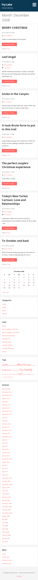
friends (17, 370)
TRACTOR (10, 377)
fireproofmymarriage (8, 335)
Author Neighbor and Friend (10, 332)
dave (32, 365)
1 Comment (7, 68)
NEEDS (4, 307)
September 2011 (7, 437)
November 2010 (7, 459)
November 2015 (7, 395)
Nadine (25, 374)
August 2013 (6, 398)
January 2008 (6, 538)
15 (9, 282)
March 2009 (5, 494)
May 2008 (5, 526)
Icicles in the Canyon (15, 94)
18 (24, 282)
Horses (13, 374)
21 (4, 285)
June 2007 (5, 541)
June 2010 (5, 468)
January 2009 (6, 500)
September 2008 (7, 513)
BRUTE (21, 365)
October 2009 (6, 481)
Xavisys (4, 351)
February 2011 (6, 452)
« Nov (4, 292)
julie (17, 374)
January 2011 (6, 456)
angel (9, 365)
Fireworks (13, 370)
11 (24, 280)
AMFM (4, 326)
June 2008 (5, 522)
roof (3, 377)
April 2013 (5, 402)
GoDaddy (19, 576)
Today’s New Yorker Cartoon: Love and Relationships (15, 199)
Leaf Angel (9, 57)
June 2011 (5, 443)
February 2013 (6, 405)
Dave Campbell (8, 35)
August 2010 (6, 462)
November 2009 (7, 478)
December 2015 (7, 392)
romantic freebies (7, 345)
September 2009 (7, 484)
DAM (28, 365)
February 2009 (6, 497)
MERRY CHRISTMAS (14, 27)
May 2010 (5, 472)
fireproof (6, 370)
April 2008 (5, 529)
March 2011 (5, 449)
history (4, 304)
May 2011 (5, 446)
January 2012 (6, 427)
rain (33, 374)
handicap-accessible (7, 374)
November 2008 (7, 507)
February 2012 (6, 424)
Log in (4, 554)
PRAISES (4, 314)
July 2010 (4, 465)
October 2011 (6, 433)
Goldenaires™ (6, 339)
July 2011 (4, 440)
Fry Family (26, 370)
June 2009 (5, 491)
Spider (6, 377)
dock (34, 365)
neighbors (29, 374)
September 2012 (7, 414)
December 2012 (7, 411)
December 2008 (7, 503)
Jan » (8, 292)
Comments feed (7, 560)
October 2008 (6, 510)
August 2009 (6, 487)
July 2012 (4, 417)
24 (19, 285)
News (8, 49)
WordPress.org (6, 563)
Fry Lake (7, 4)
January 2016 (6, 389)
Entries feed (5, 557)
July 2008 (4, 519)
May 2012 (5, 421)
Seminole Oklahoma (8, 348)
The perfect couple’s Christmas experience (16, 165)
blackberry (14, 365)
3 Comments (7, 215)
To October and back (15, 241)
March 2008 (5, 532)
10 (19, 280)
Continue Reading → (9, 44)
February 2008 (6, 535)
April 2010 (5, 475)
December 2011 (7, 430)
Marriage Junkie (6, 342)
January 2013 (6, 408)
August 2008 (6, 516)
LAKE (20, 374)
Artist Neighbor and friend (10, 329)
